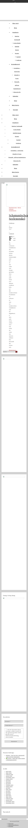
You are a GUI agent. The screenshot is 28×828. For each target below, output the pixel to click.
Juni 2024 (8, 783)
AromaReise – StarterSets (17, 150)
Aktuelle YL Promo (17, 154)
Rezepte (17, 53)
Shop (15, 100)
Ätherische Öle (16, 92)
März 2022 (9, 797)
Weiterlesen (12, 350)
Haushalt (18, 57)
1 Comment (11, 232)
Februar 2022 (9, 798)
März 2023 (9, 789)
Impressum (10, 823)
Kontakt (15, 109)
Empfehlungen (13, 207)
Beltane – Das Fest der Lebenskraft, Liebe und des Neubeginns (15, 756)
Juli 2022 (8, 791)
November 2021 (10, 803)
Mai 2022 (8, 794)
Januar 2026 (9, 776)
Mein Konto (15, 105)
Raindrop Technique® (17, 126)
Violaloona (11, 223)
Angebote (15, 32)
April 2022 (8, 795)
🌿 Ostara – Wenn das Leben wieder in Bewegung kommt (15, 759)
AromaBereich (15, 64)
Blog (15, 28)
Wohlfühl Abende (17, 133)
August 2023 (9, 786)
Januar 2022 (9, 800)
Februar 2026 (9, 774)
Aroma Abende (17, 43)
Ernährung (18, 60)
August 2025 (9, 779)
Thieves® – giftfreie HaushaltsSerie (17, 85)
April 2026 (8, 771)
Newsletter (10, 826)
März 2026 (9, 773)
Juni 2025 (8, 780)
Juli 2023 (8, 788)
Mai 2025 (8, 782)
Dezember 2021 (10, 801)
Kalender (15, 96)
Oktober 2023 (9, 785)
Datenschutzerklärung (13, 825)
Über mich (15, 23)
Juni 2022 (8, 792)
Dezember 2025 (10, 777)
